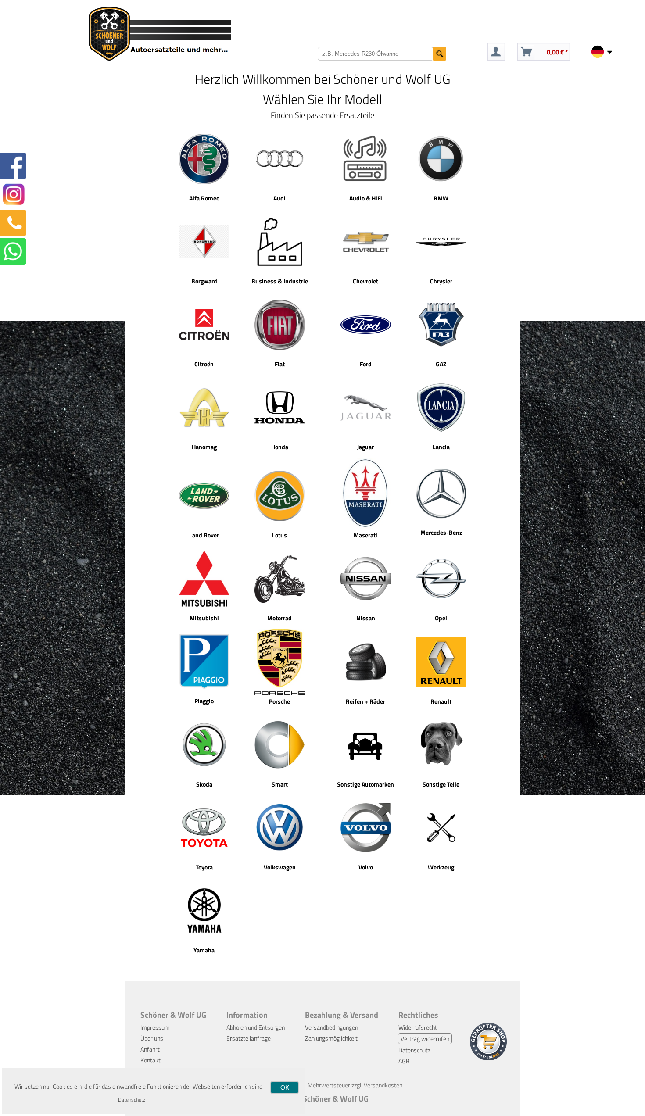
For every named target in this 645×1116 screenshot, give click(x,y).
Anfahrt (150, 1049)
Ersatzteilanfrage (248, 1038)
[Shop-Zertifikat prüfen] (488, 1057)
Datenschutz (414, 1050)
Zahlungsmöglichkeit (331, 1038)
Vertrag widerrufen (425, 1038)
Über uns (151, 1038)
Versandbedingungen (331, 1027)
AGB (404, 1061)
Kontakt (150, 1060)
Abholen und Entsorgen (255, 1027)
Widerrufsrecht (417, 1027)
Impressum (155, 1027)
